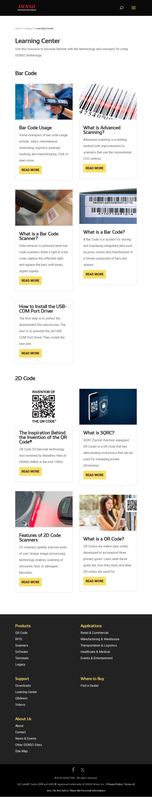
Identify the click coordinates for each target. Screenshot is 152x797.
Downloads (23, 686)
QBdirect (21, 698)
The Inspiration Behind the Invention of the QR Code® (43, 437)
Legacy (20, 664)
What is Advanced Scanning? (102, 130)
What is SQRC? (98, 432)
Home (18, 28)
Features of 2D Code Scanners (40, 537)
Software (21, 652)
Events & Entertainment (97, 658)
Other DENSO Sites (28, 745)
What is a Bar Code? (104, 232)
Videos (20, 705)
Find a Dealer (90, 686)
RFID (18, 639)
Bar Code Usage (35, 127)
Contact (20, 732)
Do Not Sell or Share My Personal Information (79, 790)
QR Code (21, 633)
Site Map (21, 751)
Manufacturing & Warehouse (100, 639)
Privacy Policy (114, 784)
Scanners (21, 645)
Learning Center (26, 692)
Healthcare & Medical (95, 652)
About (19, 726)
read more (30, 170)
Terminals (22, 658)
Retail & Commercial (94, 633)
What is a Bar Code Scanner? (38, 236)
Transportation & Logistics (99, 645)
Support (29, 28)
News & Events (25, 738)
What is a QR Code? (103, 538)
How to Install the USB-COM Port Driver (43, 309)
